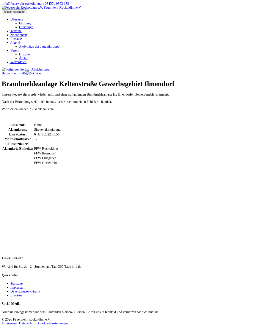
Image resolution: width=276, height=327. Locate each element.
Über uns (16, 19)
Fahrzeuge (26, 27)
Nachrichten (18, 35)
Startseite (16, 283)
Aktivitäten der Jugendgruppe (39, 46)
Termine (16, 31)
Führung (25, 23)
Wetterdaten (18, 62)
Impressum (17, 287)
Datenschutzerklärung (25, 291)
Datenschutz (27, 323)
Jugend (15, 42)
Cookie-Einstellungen (53, 323)
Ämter (23, 58)
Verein (14, 50)
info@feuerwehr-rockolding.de (23, 3)
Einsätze (16, 39)
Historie (24, 54)
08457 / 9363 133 (57, 3)
